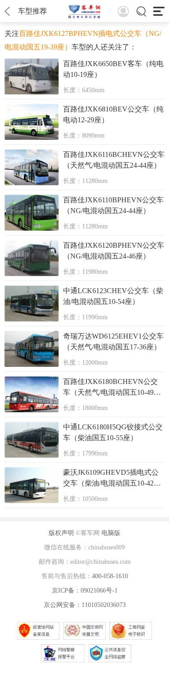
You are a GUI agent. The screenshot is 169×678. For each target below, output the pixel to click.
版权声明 (61, 533)
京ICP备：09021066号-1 (85, 590)
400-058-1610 (110, 576)
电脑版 (110, 533)
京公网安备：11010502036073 (85, 605)
